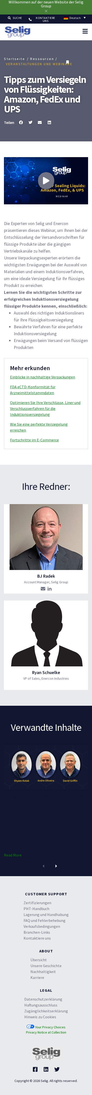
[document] (46, 547)
